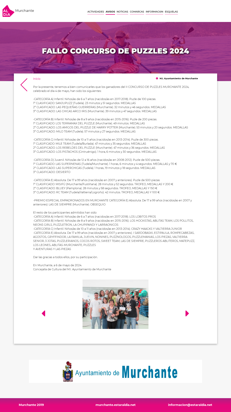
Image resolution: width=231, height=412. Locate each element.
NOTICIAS (122, 11)
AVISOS (110, 11)
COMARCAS (137, 11)
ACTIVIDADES (95, 11)
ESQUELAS (171, 11)
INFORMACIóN (154, 11)
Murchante (24, 11)
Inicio (36, 78)
